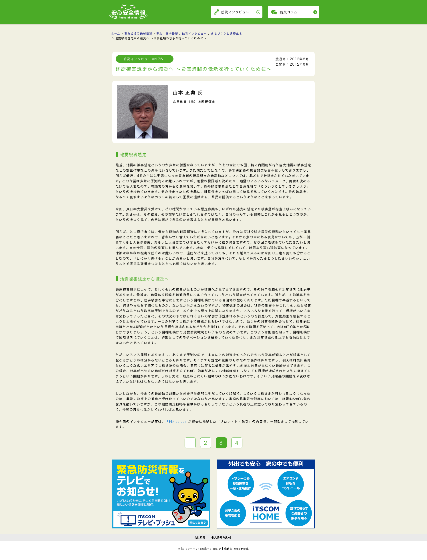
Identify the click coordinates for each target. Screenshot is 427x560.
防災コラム (289, 12)
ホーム (115, 33)
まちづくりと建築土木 (226, 33)
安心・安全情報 (167, 33)
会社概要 (199, 537)
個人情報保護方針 (222, 537)
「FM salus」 (176, 421)
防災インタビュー (194, 33)
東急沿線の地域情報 (138, 33)
